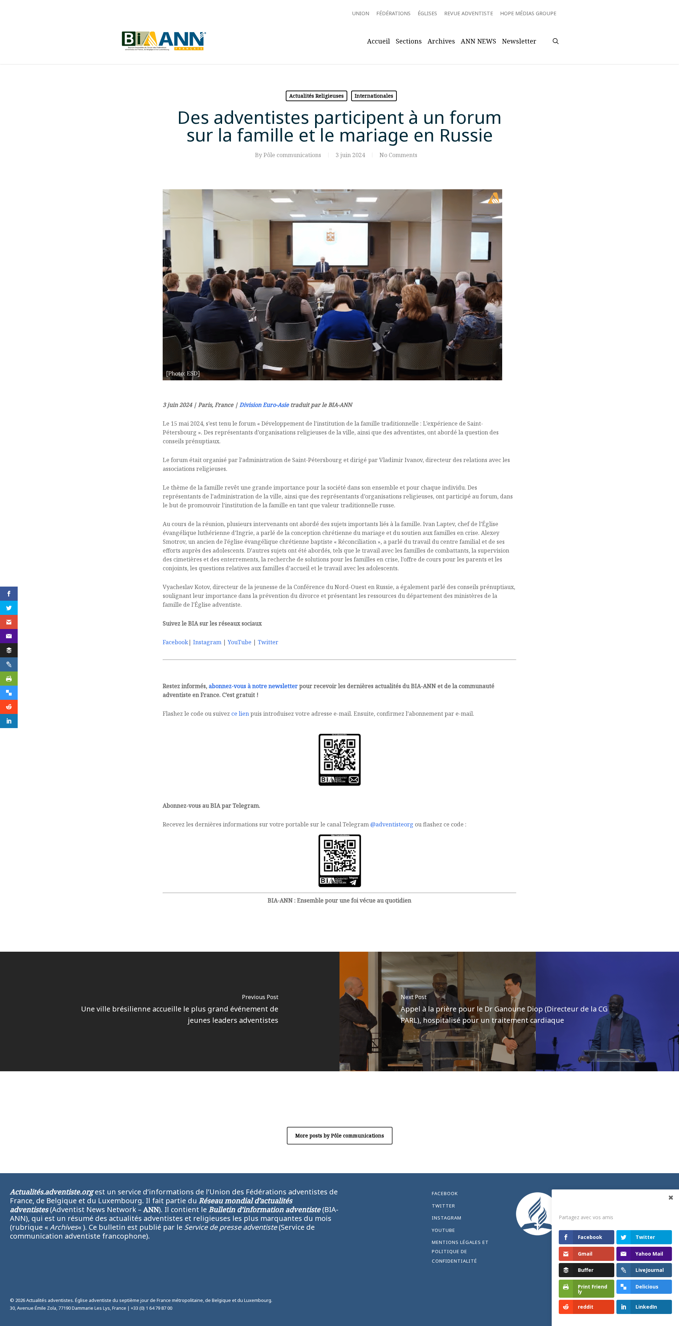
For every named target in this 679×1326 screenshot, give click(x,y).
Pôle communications (292, 155)
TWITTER (443, 1206)
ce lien (240, 713)
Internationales (374, 95)
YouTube (239, 642)
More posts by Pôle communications (339, 1135)
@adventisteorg (391, 824)
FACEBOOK (445, 1193)
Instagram (207, 642)
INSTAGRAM (447, 1218)
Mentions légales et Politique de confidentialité (460, 1251)
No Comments (398, 155)
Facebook (175, 642)
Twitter (268, 642)
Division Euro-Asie (264, 405)
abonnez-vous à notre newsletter (253, 686)
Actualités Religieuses (316, 95)
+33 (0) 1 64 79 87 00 (151, 1308)
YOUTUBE (443, 1230)
